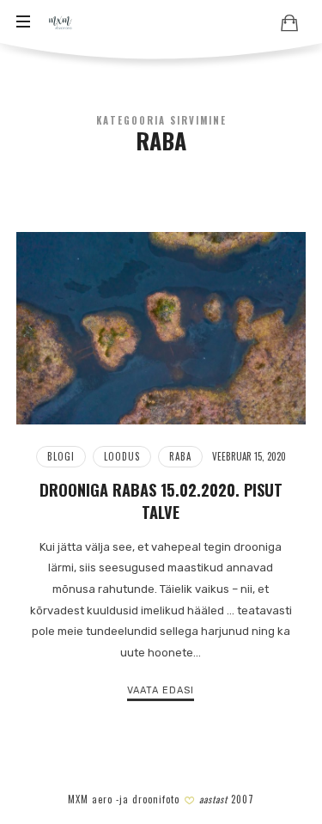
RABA (180, 456)
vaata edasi (160, 690)
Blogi (61, 456)
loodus (122, 456)
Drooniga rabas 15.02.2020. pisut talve (161, 500)
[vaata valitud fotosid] (289, 22)
